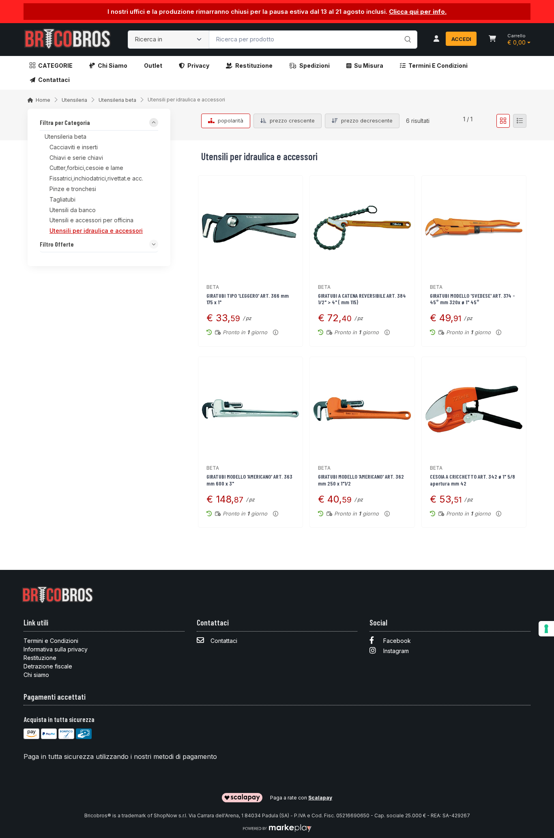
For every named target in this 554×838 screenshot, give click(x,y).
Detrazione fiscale (48, 666)
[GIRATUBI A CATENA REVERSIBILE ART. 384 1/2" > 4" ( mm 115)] (362, 228)
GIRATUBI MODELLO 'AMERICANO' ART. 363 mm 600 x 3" (249, 480)
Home (43, 100)
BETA (212, 287)
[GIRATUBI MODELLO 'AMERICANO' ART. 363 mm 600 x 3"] (250, 409)
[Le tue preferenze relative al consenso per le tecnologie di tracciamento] (546, 628)
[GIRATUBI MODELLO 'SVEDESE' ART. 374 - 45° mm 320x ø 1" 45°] (474, 228)
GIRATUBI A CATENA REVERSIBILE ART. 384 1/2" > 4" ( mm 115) (362, 299)
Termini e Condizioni (438, 65)
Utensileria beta (117, 100)
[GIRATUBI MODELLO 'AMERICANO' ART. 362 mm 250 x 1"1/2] (362, 409)
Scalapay (320, 798)
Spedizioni (314, 65)
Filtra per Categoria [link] (65, 123)
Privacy (198, 65)
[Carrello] (492, 39)
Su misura (368, 65)
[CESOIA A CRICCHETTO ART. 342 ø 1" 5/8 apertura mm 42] (474, 409)
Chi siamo (112, 65)
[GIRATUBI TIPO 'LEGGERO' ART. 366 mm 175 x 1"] (250, 228)
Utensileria (74, 100)
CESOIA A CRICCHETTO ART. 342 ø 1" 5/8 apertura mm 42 (472, 480)
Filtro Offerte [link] (57, 244)
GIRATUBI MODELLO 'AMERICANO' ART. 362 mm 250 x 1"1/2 (361, 480)
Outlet (153, 65)
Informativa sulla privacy (56, 649)
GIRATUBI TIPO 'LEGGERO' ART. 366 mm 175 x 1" (247, 299)
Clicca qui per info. (418, 11)
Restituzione (254, 65)
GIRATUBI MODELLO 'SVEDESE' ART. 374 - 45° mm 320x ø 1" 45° (472, 299)
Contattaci (54, 79)
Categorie (55, 65)
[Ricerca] (406, 31)
